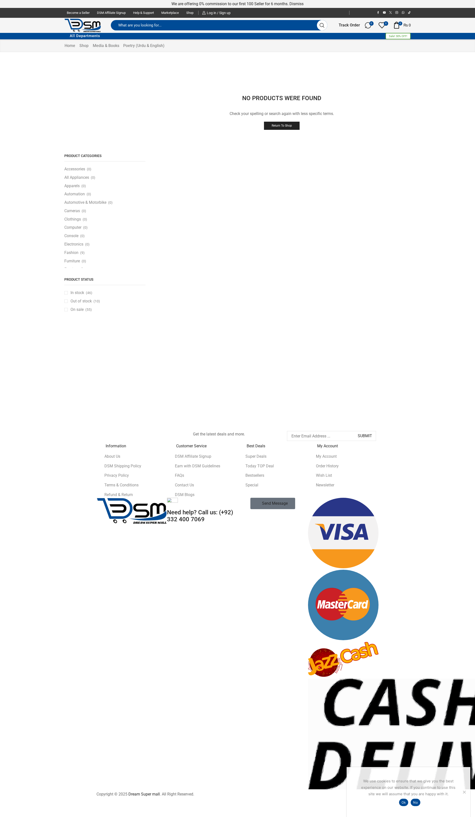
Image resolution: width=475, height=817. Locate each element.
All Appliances (76, 177)
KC (326, 362)
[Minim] (385, 367)
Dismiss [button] (296, 3)
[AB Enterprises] (90, 384)
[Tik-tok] (409, 12)
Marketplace (170, 13)
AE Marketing (149, 362)
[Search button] (322, 25)
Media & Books (106, 45)
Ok (404, 802)
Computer (72, 227)
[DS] (267, 367)
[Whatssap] (403, 12)
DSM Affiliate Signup (111, 13)
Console (71, 235)
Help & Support (143, 13)
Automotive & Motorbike (85, 202)
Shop (189, 13)
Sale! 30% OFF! (398, 36)
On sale (81, 309)
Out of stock (85, 301)
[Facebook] (378, 12)
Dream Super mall (144, 794)
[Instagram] (396, 12)
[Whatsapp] (124, 433)
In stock (81, 292)
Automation (74, 194)
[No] (464, 792)
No (415, 802)
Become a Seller (78, 13)
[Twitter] (390, 12)
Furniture (72, 261)
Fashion (71, 252)
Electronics (73, 244)
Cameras (72, 210)
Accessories (74, 169)
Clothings (72, 219)
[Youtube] (384, 12)
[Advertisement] (104, 102)
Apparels (72, 185)
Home (70, 45)
